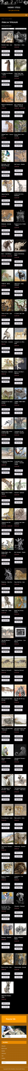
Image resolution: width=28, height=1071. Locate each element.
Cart (2, 1056)
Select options (19, 112)
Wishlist (3, 1051)
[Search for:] (14, 1062)
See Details (18, 116)
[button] (26, 15)
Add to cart (6, 51)
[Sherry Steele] (14, 4)
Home (3, 19)
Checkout (4, 1053)
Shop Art (3, 1046)
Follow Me (10, 1019)
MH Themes (22, 1069)
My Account (4, 1048)
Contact (3, 1058)
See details (5, 55)
